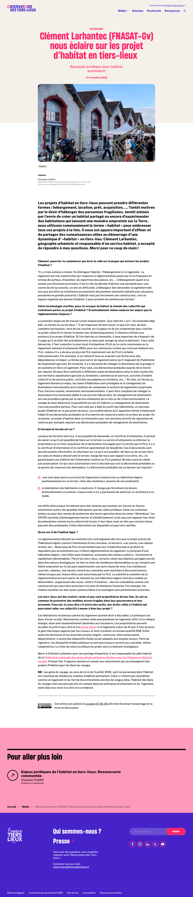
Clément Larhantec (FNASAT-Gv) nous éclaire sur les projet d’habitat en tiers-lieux (83, 806)
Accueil (11, 806)
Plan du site (72, 893)
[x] (155, 844)
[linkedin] (148, 844)
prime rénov (88, 627)
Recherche (154, 10)
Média (122, 10)
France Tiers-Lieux (174, 5)
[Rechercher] (185, 11)
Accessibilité (89, 893)
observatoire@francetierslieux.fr (71, 867)
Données (137, 10)
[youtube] (163, 844)
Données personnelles (111, 893)
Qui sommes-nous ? (77, 831)
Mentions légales (15, 893)
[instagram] (140, 844)
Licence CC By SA (97, 703)
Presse (61, 841)
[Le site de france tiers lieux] (14, 835)
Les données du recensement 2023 (45, 893)
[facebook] (133, 844)
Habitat (42, 166)
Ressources (172, 10)
